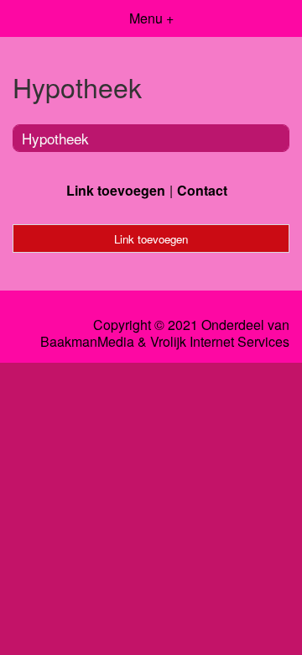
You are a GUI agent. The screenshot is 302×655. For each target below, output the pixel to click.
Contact (202, 190)
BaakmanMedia (87, 341)
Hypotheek (55, 138)
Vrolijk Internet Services (219, 341)
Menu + (151, 18)
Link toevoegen (115, 190)
